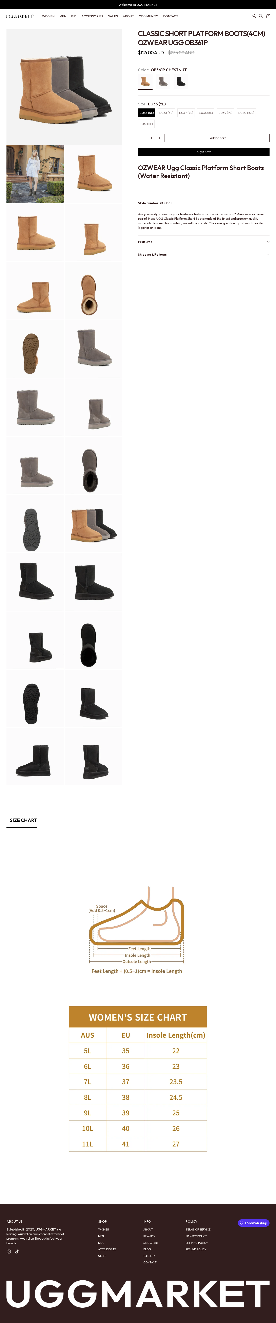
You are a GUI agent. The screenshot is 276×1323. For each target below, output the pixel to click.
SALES (113, 16)
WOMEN (48, 16)
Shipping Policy (197, 1243)
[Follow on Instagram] (8, 1251)
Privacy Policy (196, 1236)
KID (74, 16)
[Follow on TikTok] (17, 1251)
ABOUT (128, 16)
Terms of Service (198, 1229)
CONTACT (170, 16)
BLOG (147, 1249)
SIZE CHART (151, 1243)
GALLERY (149, 1256)
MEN (62, 16)
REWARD (149, 1236)
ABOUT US (14, 1221)
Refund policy (196, 1249)
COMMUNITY (148, 16)
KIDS (101, 1243)
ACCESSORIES (92, 16)
